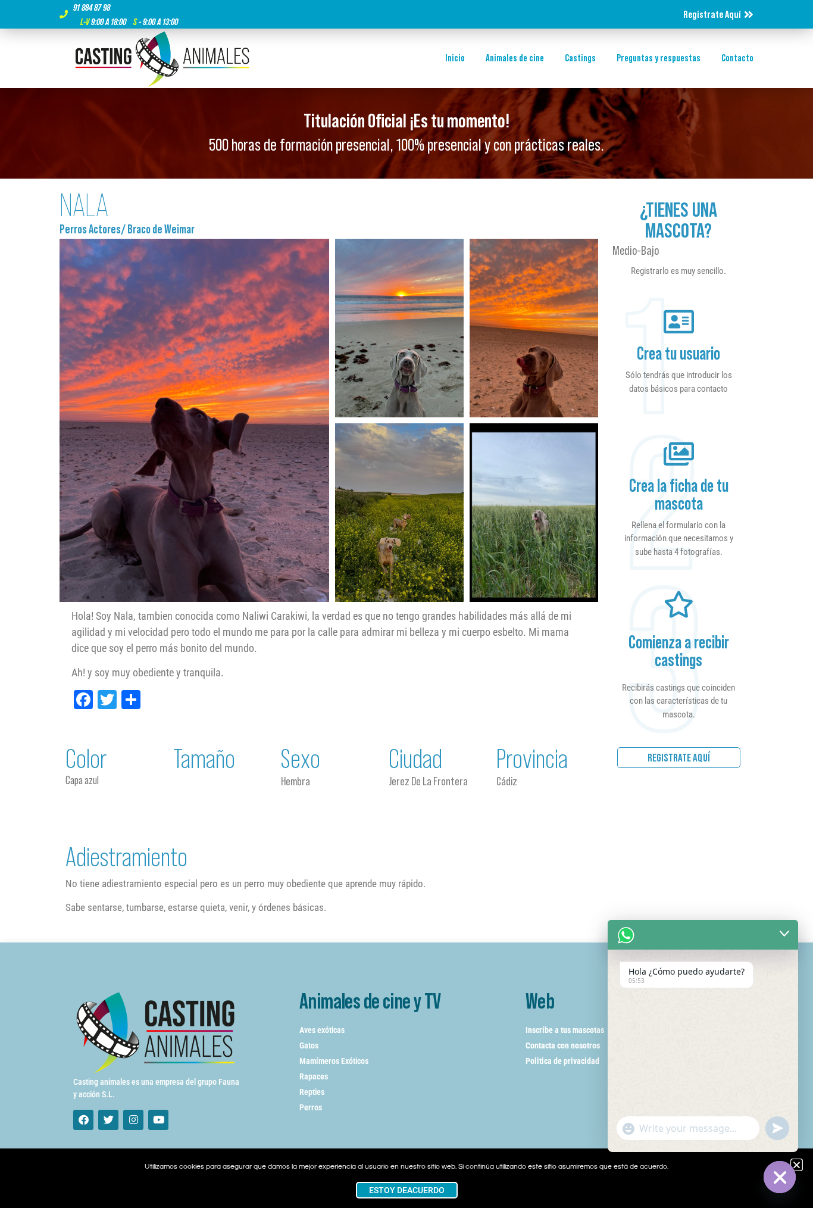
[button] (796, 1164)
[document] (406, 604)
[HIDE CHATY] (780, 1177)
